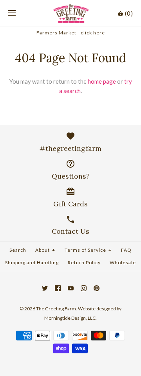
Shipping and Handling (32, 262)
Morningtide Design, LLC (70, 318)
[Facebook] (58, 288)
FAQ (126, 250)
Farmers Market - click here (70, 33)
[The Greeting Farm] (70, 13)
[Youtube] (71, 288)
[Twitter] (45, 288)
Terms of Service (88, 250)
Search (17, 250)
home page (102, 81)
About (45, 250)
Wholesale (123, 262)
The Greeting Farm (56, 309)
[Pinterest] (96, 288)
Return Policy (84, 262)
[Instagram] (84, 288)
